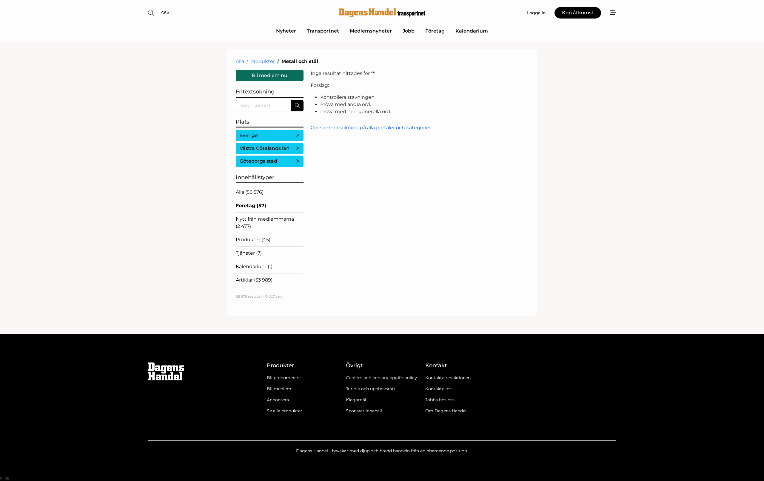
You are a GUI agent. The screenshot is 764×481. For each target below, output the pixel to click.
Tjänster (249, 253)
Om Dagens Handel (445, 411)
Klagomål (356, 399)
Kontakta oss (438, 388)
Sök (165, 13)
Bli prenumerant (284, 377)
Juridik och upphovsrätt (370, 388)
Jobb (409, 31)
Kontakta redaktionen (448, 377)
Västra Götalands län (264, 148)
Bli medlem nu (269, 75)
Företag (435, 31)
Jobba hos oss (440, 399)
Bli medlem (279, 388)
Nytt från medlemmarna (265, 222)
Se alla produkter (284, 411)
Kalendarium (471, 31)
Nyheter (286, 31)
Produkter (262, 61)
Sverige (249, 135)
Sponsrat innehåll (364, 411)
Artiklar (254, 280)
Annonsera (278, 399)
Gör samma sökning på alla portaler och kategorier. (371, 127)
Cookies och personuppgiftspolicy (381, 377)
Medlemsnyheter (371, 31)
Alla (240, 61)
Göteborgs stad (258, 161)
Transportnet (323, 31)
